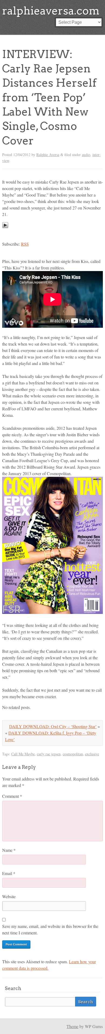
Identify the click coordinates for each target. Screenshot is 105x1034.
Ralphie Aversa (47, 154)
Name (9, 850)
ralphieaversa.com (51, 10)
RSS (25, 244)
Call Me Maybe (23, 753)
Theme (72, 1026)
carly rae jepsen (49, 753)
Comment (12, 796)
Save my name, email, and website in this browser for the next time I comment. (50, 929)
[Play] (5, 233)
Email (8, 873)
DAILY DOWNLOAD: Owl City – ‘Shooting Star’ (53, 726)
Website (9, 896)
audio (86, 154)
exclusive (92, 753)
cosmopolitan (73, 753)
